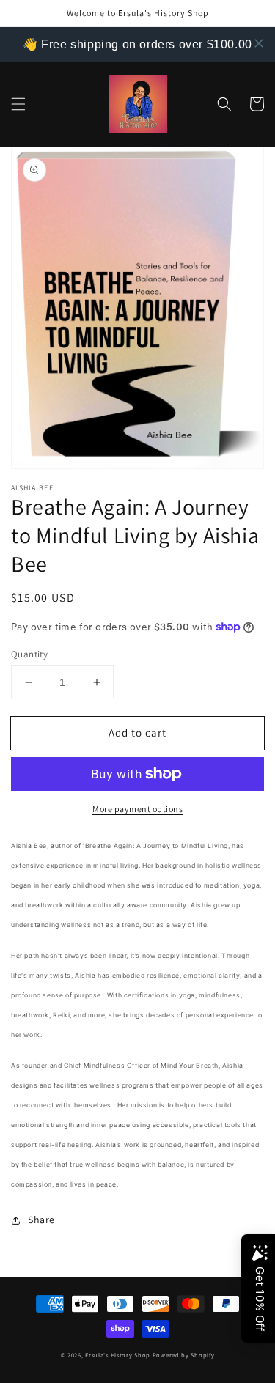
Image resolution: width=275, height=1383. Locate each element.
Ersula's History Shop (117, 1355)
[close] (259, 43)
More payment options (137, 808)
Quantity (29, 654)
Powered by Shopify (184, 1355)
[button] (18, 104)
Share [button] (41, 1219)
